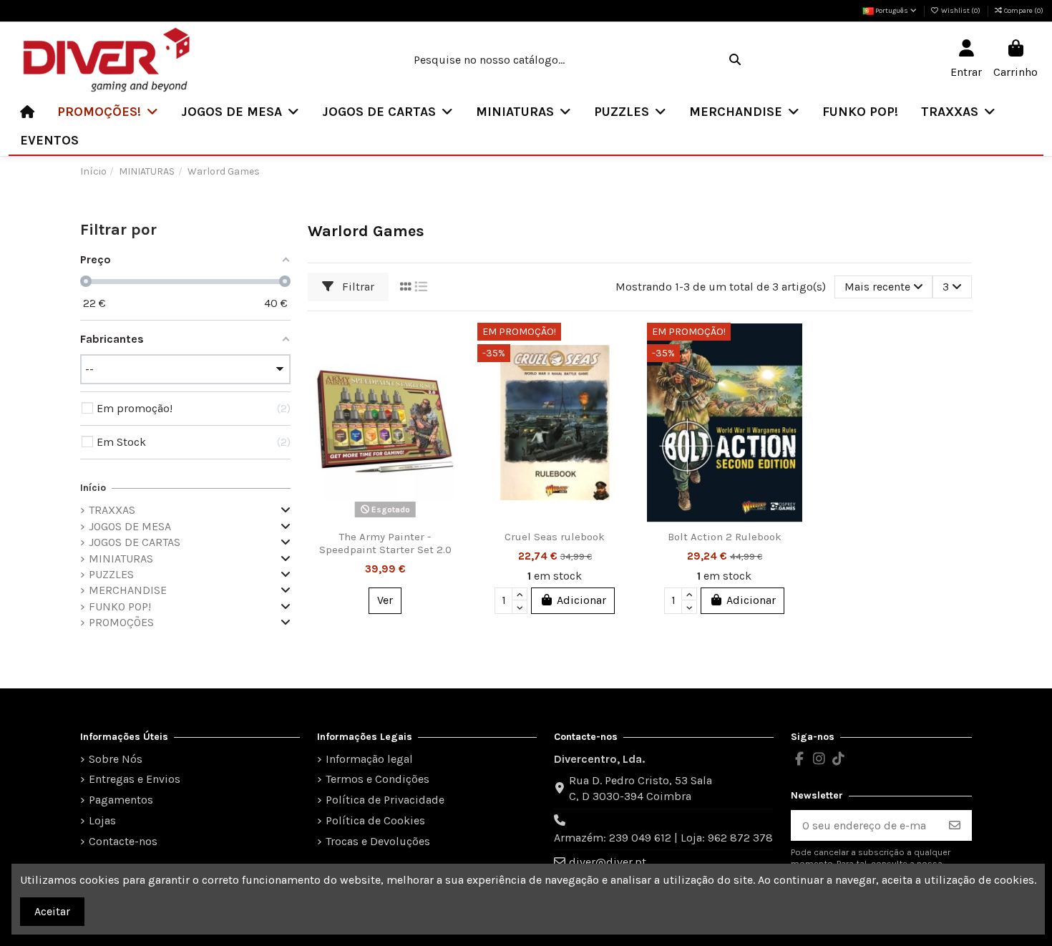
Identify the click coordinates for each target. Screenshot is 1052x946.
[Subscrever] (954, 825)
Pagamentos (121, 799)
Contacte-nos (123, 841)
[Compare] (451, 372)
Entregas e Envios (134, 779)
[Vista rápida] (451, 398)
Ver (385, 600)
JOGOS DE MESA (130, 526)
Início (93, 488)
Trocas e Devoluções (378, 841)
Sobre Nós (115, 759)
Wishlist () (961, 10)
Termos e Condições (377, 779)
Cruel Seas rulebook (555, 536)
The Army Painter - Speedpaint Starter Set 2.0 (385, 543)
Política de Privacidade (385, 799)
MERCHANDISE (128, 590)
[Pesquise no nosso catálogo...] (735, 60)
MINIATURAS (121, 558)
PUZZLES (111, 574)
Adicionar (581, 600)
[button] (108, 111)
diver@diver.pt (607, 862)
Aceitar (52, 911)
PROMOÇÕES (121, 622)
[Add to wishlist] (451, 345)
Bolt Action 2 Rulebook (724, 536)
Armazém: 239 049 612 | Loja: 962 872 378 (663, 837)
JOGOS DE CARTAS (134, 542)
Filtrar (356, 286)
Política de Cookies (375, 820)
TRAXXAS (112, 510)
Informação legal (369, 759)
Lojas (102, 820)
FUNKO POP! (120, 606)
